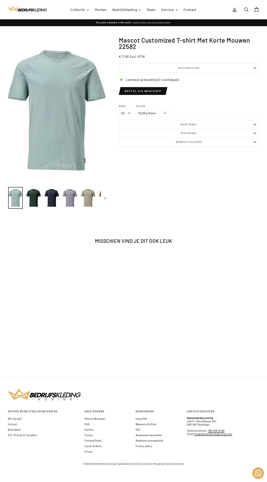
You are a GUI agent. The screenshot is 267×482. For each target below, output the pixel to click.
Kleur (140, 106)
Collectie (78, 9)
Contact (190, 9)
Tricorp (88, 435)
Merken (101, 9)
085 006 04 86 (216, 430)
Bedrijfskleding (125, 9)
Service (168, 9)
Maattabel (189, 124)
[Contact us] (258, 473)
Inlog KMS (141, 418)
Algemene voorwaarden (149, 440)
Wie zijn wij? (15, 418)
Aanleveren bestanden (149, 435)
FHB (86, 424)
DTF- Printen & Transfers (22, 435)
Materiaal (189, 133)
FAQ (138, 429)
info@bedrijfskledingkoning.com (213, 434)
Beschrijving (189, 67)
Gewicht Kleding (189, 141)
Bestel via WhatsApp (143, 91)
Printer (88, 451)
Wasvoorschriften (146, 424)
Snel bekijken (37, 338)
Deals (151, 9)
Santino (89, 429)
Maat (122, 106)
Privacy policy (144, 446)
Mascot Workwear (94, 418)
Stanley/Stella (92, 440)
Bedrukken (14, 429)
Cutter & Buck (92, 446)
